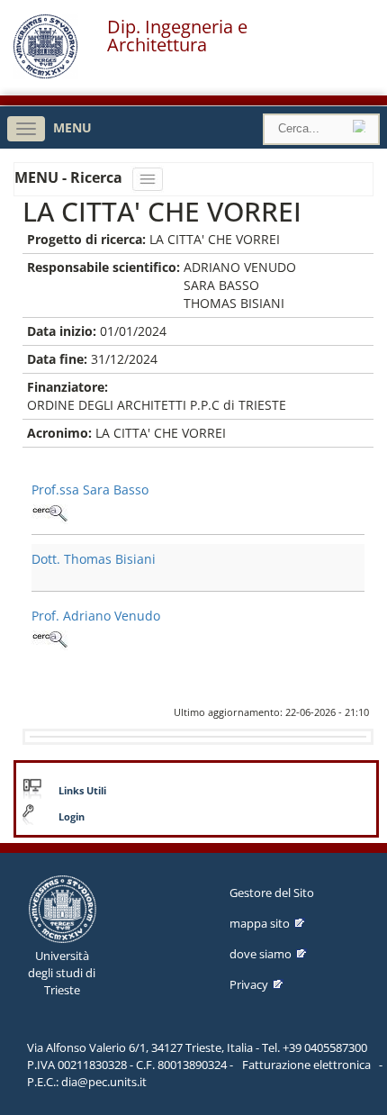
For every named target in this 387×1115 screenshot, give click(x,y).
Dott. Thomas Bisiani (94, 558)
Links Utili (82, 790)
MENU (72, 127)
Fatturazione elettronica (306, 1064)
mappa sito (260, 923)
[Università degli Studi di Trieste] (45, 74)
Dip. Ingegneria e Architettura (177, 36)
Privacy (249, 984)
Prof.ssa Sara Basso (90, 489)
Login (71, 817)
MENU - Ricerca (70, 177)
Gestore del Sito (272, 892)
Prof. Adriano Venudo (96, 615)
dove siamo (261, 954)
